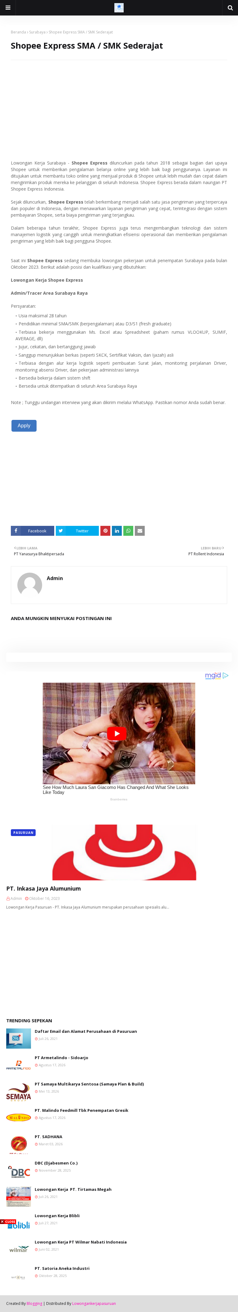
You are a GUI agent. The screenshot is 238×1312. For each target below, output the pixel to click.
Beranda (18, 32)
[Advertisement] (119, 103)
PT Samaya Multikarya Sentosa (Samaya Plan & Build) (89, 1084)
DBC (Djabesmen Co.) (56, 1163)
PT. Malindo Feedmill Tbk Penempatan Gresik (81, 1110)
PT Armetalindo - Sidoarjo (61, 1057)
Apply (24, 425)
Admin (55, 578)
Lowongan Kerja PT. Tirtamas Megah (73, 1189)
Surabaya (37, 32)
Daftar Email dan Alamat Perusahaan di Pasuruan (86, 1031)
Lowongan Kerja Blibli (57, 1215)
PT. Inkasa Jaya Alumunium (43, 888)
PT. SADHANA (48, 1136)
